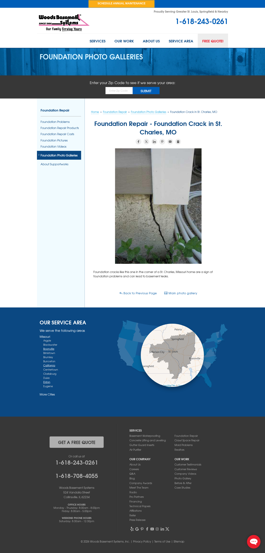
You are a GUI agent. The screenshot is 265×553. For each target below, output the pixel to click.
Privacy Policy (142, 541)
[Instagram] (157, 529)
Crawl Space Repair (187, 440)
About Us (151, 40)
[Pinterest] (142, 529)
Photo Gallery (183, 478)
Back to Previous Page (140, 293)
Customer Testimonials (188, 464)
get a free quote (76, 442)
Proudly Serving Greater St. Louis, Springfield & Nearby (191, 11)
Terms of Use (162, 541)
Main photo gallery (182, 293)
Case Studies (182, 487)
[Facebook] (147, 529)
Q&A (132, 473)
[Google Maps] (137, 529)
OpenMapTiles (169, 385)
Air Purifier (135, 449)
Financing (135, 501)
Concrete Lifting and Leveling (147, 440)
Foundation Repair (55, 110)
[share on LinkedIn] (154, 142)
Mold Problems (184, 445)
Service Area (181, 40)
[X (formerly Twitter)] (167, 529)
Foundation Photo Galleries (59, 155)
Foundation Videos (53, 146)
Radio (133, 492)
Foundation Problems (55, 121)
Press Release (137, 520)
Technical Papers (139, 506)
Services (97, 40)
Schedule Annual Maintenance (121, 3)
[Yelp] (132, 529)
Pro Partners (136, 497)
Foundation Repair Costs (57, 134)
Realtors (179, 449)
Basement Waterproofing (144, 436)
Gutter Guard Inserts (141, 445)
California (49, 365)
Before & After (183, 483)
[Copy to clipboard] (178, 142)
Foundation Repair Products (60, 128)
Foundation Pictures (54, 140)
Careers (134, 469)
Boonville (48, 349)
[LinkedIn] (162, 529)
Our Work (124, 40)
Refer (132, 515)
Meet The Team (138, 487)
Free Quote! (213, 40)
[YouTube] (152, 529)
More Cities (47, 394)
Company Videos (185, 473)
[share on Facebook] (138, 142)
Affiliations (135, 510)
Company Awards (140, 483)
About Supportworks (54, 164)
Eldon (46, 382)
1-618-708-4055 (76, 475)
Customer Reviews (186, 469)
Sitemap (179, 541)
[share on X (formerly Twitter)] (146, 142)
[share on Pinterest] (162, 142)
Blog (132, 478)
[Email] (170, 142)
